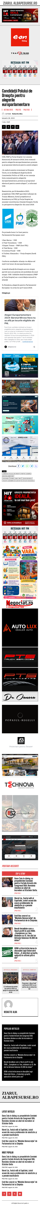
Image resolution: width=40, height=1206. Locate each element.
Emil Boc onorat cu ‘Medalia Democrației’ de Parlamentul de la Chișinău (25, 918)
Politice (17, 893)
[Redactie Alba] (3, 114)
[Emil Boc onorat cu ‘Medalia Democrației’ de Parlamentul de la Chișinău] (7, 919)
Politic (18, 110)
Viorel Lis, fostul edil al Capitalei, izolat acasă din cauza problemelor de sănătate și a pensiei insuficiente (25, 903)
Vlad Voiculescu (29, 480)
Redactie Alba (17, 114)
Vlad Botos (19, 480)
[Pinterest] (13, 127)
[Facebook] (4, 127)
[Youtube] (20, 1194)
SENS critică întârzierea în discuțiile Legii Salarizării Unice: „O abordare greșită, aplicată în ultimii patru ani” (26, 953)
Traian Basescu (27, 478)
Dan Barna (6, 478)
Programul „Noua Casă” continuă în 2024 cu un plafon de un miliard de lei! (29, 986)
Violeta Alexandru (8, 480)
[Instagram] (9, 1194)
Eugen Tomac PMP (15, 478)
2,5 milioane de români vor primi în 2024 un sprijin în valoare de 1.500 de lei (10, 989)
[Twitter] (8, 127)
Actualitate (8, 110)
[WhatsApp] (17, 127)
